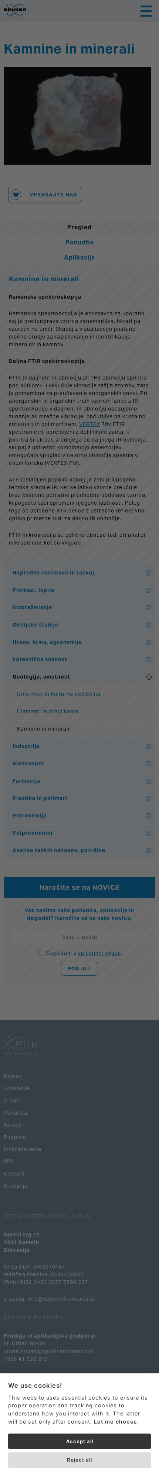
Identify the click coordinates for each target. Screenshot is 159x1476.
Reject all (79, 1460)
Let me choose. (116, 1421)
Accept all (79, 1441)
